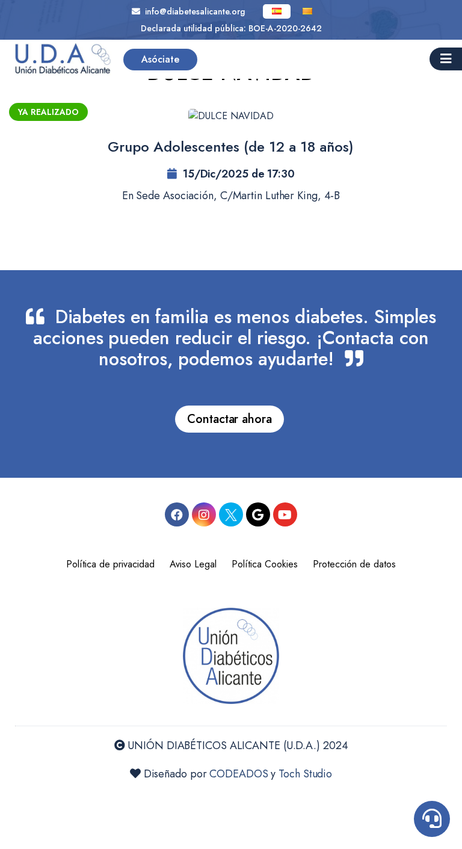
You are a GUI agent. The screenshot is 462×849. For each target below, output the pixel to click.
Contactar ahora (229, 419)
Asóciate (160, 59)
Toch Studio (305, 774)
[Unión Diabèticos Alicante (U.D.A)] (63, 59)
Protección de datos (354, 564)
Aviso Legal (193, 564)
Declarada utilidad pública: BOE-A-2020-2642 (231, 28)
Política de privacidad (110, 564)
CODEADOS (238, 774)
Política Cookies (265, 564)
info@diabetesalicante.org (192, 11)
